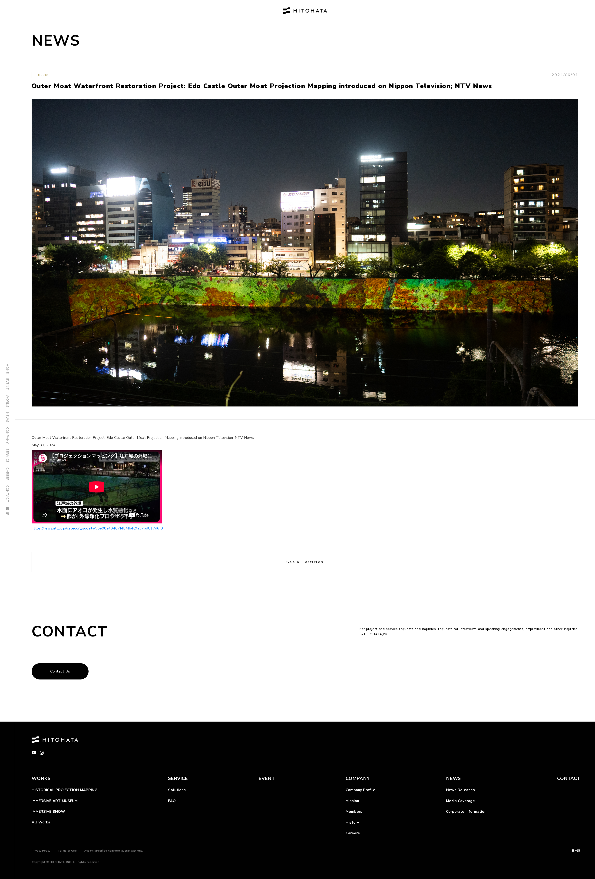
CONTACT (7, 493)
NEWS (7, 417)
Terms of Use (67, 850)
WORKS (7, 401)
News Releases (460, 789)
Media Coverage (460, 800)
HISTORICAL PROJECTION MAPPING (64, 789)
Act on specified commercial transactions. (113, 850)
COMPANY (7, 435)
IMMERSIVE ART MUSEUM (55, 800)
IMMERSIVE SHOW (48, 811)
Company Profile (360, 789)
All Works (41, 822)
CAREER (7, 474)
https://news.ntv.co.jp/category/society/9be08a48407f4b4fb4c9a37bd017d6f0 (97, 528)
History (352, 822)
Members (354, 811)
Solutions (177, 789)
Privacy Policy (41, 850)
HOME (7, 369)
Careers (353, 833)
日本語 (576, 850)
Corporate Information (466, 811)
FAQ (172, 800)
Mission (352, 800)
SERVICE (7, 456)
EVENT (7, 384)
